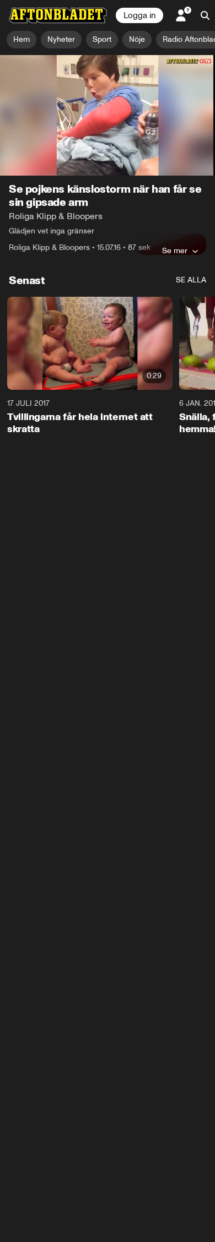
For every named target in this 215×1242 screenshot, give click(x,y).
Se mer (174, 250)
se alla (191, 280)
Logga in (139, 15)
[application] (107, 115)
